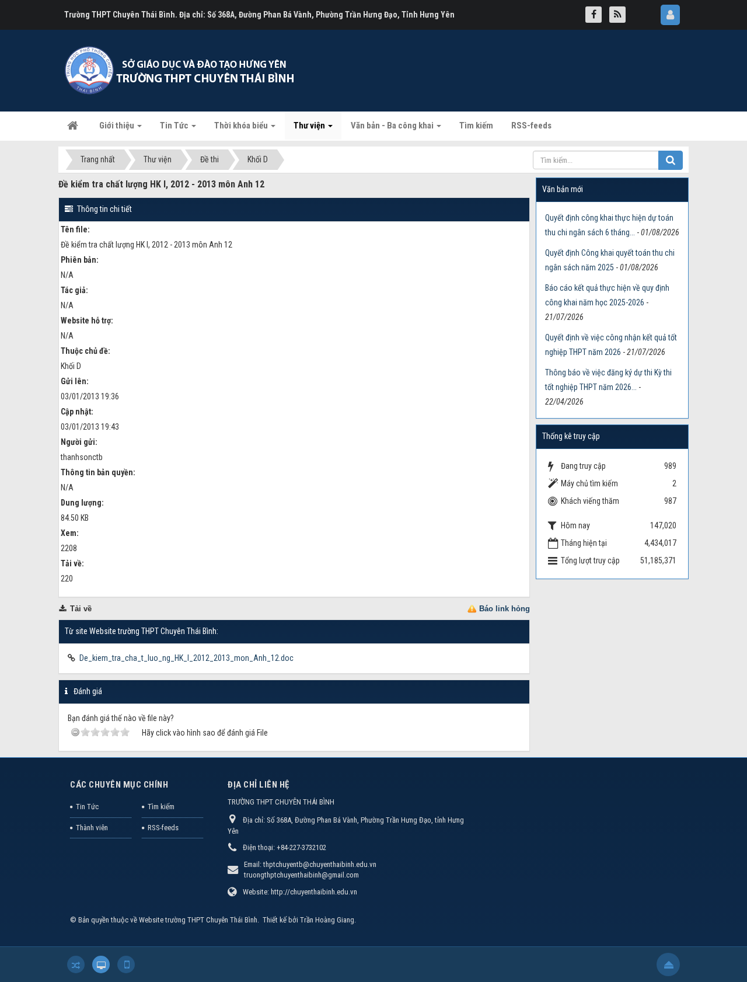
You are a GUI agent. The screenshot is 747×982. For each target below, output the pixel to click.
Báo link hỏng (504, 608)
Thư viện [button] (310, 125)
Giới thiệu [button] (117, 125)
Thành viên (92, 827)
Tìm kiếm (161, 806)
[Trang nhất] (74, 126)
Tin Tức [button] (175, 125)
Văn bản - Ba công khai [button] (393, 125)
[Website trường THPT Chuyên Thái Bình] (181, 70)
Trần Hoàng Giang (327, 919)
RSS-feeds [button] (531, 125)
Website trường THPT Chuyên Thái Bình (198, 919)
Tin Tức (87, 806)
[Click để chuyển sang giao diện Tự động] (76, 964)
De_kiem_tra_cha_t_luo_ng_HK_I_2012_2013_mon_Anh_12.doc (186, 658)
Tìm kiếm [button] (476, 125)
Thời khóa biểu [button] (242, 125)
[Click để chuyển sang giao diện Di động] (126, 964)
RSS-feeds (163, 827)
